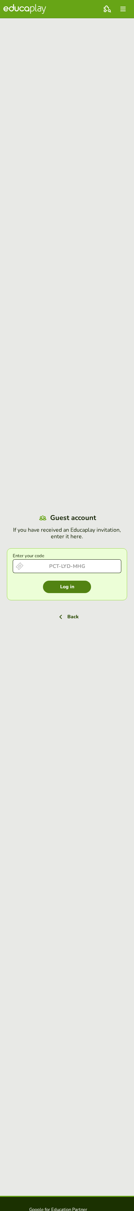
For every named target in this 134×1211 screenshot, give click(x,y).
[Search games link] (107, 9)
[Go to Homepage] (24, 9)
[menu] (123, 9)
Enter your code (28, 556)
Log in (67, 586)
